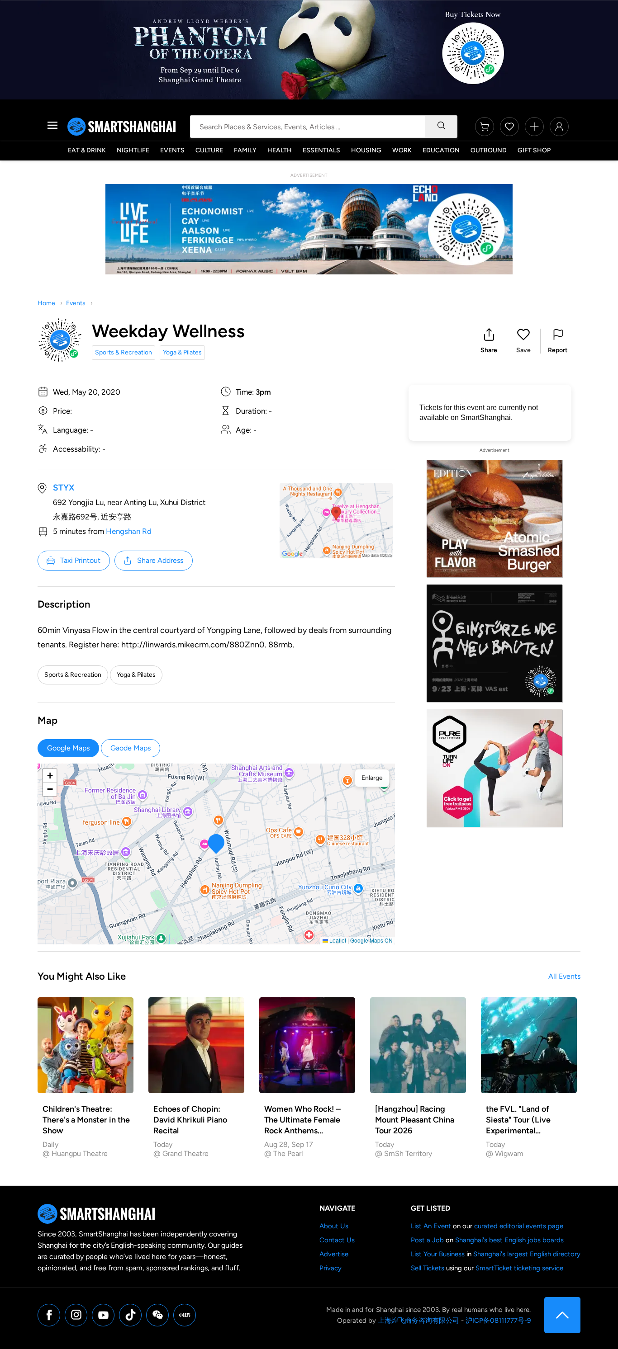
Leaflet (337, 940)
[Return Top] (562, 1315)
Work (402, 150)
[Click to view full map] (336, 520)
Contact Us (337, 1240)
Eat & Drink (87, 150)
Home (46, 303)
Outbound (489, 150)
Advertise (333, 1254)
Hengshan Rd (129, 531)
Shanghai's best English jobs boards (509, 1240)
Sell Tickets (427, 1268)
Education (441, 150)
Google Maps (68, 748)
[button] (489, 341)
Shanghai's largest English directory (526, 1254)
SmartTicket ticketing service (519, 1268)
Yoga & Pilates (182, 352)
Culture (209, 150)
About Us (333, 1226)
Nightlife (133, 150)
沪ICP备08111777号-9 (498, 1320)
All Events (564, 976)
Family (245, 150)
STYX (63, 487)
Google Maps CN (371, 940)
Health (279, 150)
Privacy (330, 1268)
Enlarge (372, 778)
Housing (366, 150)
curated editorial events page (518, 1226)
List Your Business (438, 1254)
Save (523, 350)
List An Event (431, 1226)
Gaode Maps (130, 748)
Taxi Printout (80, 560)
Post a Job (427, 1240)
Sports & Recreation (123, 352)
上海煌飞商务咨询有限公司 (418, 1320)
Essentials (321, 150)
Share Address (160, 560)
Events (172, 150)
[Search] (441, 126)
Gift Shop (534, 150)
